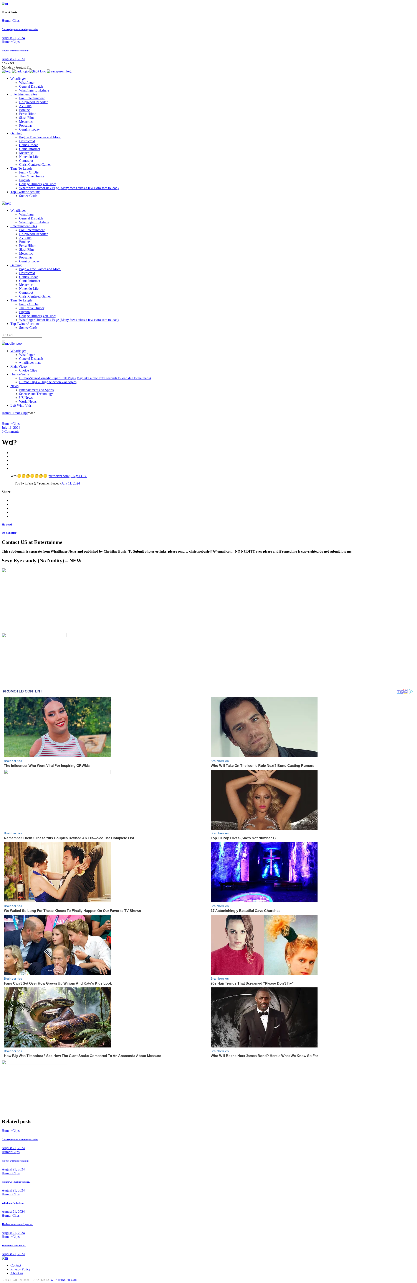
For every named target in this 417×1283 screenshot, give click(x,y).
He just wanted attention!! (16, 50)
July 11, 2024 (11, 427)
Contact (15, 1265)
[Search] (3, 340)
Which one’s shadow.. (13, 1203)
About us (16, 1273)
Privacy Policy (20, 1269)
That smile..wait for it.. (14, 1245)
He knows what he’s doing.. (16, 1181)
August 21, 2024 (13, 38)
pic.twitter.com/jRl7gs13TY (67, 476)
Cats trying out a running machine (20, 29)
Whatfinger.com (64, 1279)
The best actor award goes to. (17, 1224)
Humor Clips (11, 20)
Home (6, 413)
